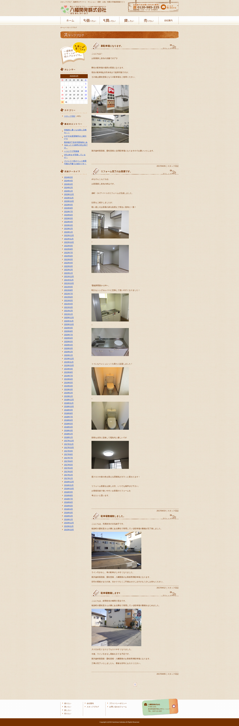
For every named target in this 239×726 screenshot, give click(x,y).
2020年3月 (68, 348)
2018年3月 (68, 430)
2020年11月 (69, 321)
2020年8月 (68, 331)
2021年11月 (69, 280)
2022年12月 (69, 235)
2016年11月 (69, 485)
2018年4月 (68, 427)
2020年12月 (69, 317)
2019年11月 (69, 362)
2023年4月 (68, 222)
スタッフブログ (93, 707)
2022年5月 (68, 259)
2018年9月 (68, 410)
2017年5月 (68, 465)
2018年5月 (68, 424)
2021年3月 (68, 307)
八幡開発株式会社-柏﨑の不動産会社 (83, 9)
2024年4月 (68, 181)
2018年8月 (68, 413)
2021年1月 (68, 314)
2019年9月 (68, 369)
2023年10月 (69, 201)
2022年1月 (68, 273)
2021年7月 (68, 294)
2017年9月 (68, 451)
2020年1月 (68, 355)
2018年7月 (68, 417)
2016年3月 (68, 513)
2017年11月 (69, 444)
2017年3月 (68, 471)
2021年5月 (68, 300)
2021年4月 (68, 304)
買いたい (109, 20)
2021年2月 (68, 311)
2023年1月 (68, 232)
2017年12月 (69, 441)
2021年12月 (69, 276)
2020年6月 (68, 338)
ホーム (70, 20)
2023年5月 (68, 218)
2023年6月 (68, 215)
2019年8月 (68, 372)
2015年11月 (69, 526)
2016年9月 (68, 492)
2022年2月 (68, 270)
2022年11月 (69, 239)
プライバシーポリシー (118, 703)
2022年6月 (68, 256)
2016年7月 (68, 499)
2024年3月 (68, 184)
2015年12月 (69, 523)
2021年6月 (68, 297)
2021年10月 (69, 283)
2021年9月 (68, 287)
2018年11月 (69, 403)
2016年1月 (68, 519)
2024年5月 (68, 177)
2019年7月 (68, 376)
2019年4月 (68, 386)
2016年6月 (68, 502)
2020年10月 (69, 324)
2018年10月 (69, 406)
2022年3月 (68, 266)
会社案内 (168, 20)
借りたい (90, 20)
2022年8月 (68, 249)
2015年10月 (69, 530)
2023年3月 (68, 225)
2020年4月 (68, 345)
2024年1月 (68, 191)
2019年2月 (68, 393)
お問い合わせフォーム (118, 707)
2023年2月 (68, 229)
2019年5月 (68, 383)
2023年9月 (68, 205)
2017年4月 (68, 468)
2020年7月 (68, 335)
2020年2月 (68, 352)
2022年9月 (68, 246)
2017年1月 (68, 478)
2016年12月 (69, 482)
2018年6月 (68, 420)
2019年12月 (69, 359)
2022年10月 (69, 242)
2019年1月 (68, 396)
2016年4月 (68, 509)
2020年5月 (68, 341)
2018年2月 (68, 434)
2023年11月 (69, 198)
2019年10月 (69, 365)
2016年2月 (68, 516)
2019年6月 (68, 379)
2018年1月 (68, 437)
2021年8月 (68, 290)
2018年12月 (69, 400)
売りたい (148, 20)
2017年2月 (68, 475)
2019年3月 (68, 389)
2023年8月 (68, 208)
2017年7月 (68, 458)
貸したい (129, 20)
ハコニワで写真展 (71, 151)
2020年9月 (68, 328)
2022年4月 (68, 263)
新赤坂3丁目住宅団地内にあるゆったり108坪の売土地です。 (76, 145)
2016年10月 (69, 489)
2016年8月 (68, 495)
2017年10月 (69, 447)
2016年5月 (68, 506)
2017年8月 (68, 454)
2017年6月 (68, 461)
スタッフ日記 (69, 116)
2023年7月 (68, 211)
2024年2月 (68, 187)
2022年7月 (68, 253)
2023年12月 (69, 194)
